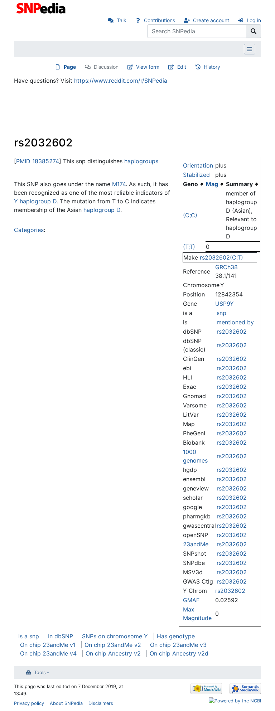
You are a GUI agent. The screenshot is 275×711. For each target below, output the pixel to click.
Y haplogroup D (35, 201)
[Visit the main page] (41, 7)
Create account (211, 20)
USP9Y (224, 303)
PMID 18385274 (37, 161)
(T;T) (189, 246)
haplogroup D (101, 209)
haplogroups (141, 161)
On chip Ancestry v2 (113, 653)
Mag (212, 184)
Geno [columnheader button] (190, 184)
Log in (254, 20)
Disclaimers (100, 703)
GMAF (191, 600)
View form (147, 67)
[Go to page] (253, 31)
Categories (29, 229)
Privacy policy (29, 703)
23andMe (195, 544)
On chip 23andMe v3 (178, 644)
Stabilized (196, 174)
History (212, 67)
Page (70, 67)
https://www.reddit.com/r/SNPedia (120, 80)
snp (221, 312)
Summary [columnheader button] (239, 184)
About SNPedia (66, 703)
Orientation (198, 165)
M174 (119, 184)
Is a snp (28, 636)
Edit (181, 67)
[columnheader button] (216, 184)
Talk (121, 20)
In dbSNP (60, 636)
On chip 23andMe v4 (48, 653)
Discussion (106, 67)
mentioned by (235, 322)
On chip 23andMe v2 (113, 644)
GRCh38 (226, 267)
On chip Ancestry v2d (179, 653)
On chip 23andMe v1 (48, 644)
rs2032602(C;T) (221, 257)
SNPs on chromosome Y (115, 636)
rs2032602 (232, 331)
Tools (40, 672)
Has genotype (176, 636)
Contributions (159, 20)
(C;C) (190, 215)
